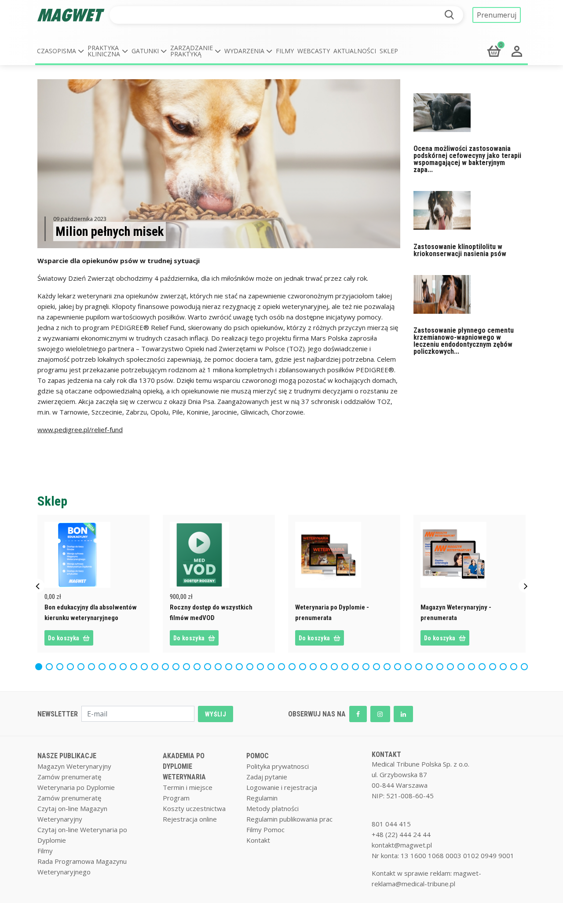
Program (176, 797)
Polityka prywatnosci (277, 766)
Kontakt (258, 840)
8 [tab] (113, 665)
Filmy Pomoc (265, 829)
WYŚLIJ (215, 714)
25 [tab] (294, 665)
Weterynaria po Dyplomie (76, 787)
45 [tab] (505, 665)
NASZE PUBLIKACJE (66, 756)
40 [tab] (453, 665)
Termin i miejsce (187, 787)
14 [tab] (178, 665)
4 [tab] (71, 665)
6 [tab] (92, 665)
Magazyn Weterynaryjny (74, 766)
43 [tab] (484, 665)
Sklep (389, 51)
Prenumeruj (496, 15)
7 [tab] (102, 665)
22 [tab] (263, 665)
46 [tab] (516, 665)
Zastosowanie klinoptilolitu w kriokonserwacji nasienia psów (459, 250)
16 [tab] (199, 665)
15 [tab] (189, 665)
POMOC (257, 756)
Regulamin (262, 797)
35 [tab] (400, 665)
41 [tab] (463, 665)
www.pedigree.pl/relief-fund (80, 429)
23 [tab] (273, 665)
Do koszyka (63, 638)
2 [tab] (49, 665)
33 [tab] (379, 665)
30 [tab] (347, 665)
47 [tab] (526, 665)
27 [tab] (315, 665)
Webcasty (313, 51)
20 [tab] (241, 665)
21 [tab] (252, 665)
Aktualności (354, 51)
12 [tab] (157, 665)
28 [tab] (326, 665)
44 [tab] (495, 665)
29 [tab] (336, 665)
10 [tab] (136, 665)
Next (526, 586)
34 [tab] (389, 665)
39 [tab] (442, 665)
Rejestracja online (190, 819)
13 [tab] (168, 665)
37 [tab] (421, 665)
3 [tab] (60, 665)
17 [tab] (210, 665)
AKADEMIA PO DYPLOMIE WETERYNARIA (184, 766)
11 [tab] (146, 665)
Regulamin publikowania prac (289, 819)
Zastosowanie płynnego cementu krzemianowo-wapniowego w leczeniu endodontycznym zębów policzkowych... (463, 341)
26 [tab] (305, 665)
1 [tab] (39, 665)
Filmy (285, 51)
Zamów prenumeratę (69, 776)
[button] (60, 51)
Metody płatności (272, 808)
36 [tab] (410, 665)
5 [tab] (81, 665)
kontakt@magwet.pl (402, 845)
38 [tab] (431, 665)
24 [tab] (284, 665)
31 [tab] (358, 665)
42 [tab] (474, 665)
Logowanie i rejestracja (281, 787)
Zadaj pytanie (266, 776)
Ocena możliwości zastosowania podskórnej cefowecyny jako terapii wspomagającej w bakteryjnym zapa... (467, 159)
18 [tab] (220, 665)
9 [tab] (123, 665)
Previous (37, 586)
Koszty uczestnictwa (194, 808)
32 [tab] (368, 665)
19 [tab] (231, 665)
